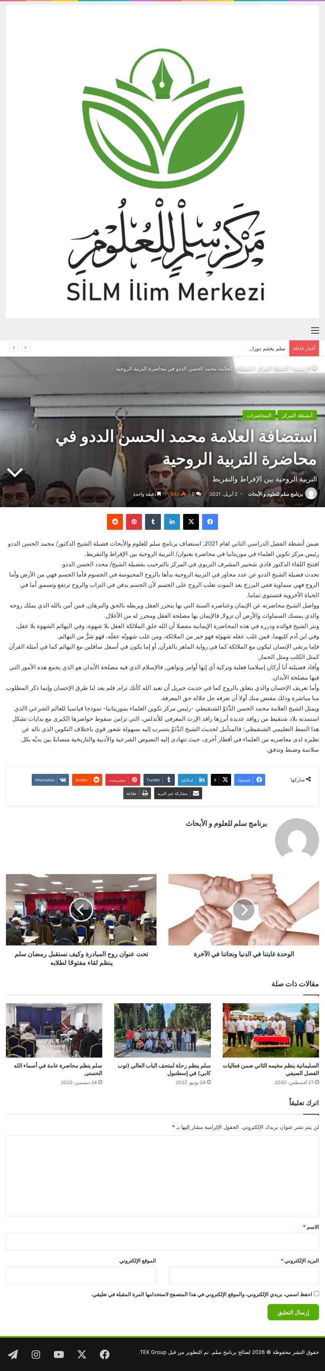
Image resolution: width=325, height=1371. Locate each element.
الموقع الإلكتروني (137, 1260)
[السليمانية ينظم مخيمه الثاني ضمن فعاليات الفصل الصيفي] (271, 1030)
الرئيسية (302, 368)
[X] (191, 522)
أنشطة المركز (272, 368)
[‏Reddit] (115, 522)
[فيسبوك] (210, 522)
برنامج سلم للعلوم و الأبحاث (275, 494)
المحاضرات (259, 415)
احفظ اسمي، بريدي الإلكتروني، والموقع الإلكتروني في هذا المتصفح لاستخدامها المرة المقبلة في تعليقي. (201, 1294)
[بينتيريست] (134, 522)
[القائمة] (315, 330)
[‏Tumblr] (153, 522)
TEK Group (153, 1352)
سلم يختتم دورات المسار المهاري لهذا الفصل (236, 348)
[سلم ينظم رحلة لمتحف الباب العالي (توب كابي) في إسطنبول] (162, 1030)
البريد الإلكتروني (300, 1260)
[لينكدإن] (172, 522)
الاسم (311, 1227)
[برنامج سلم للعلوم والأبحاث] (162, 161)
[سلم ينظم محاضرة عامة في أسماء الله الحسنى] (54, 1030)
